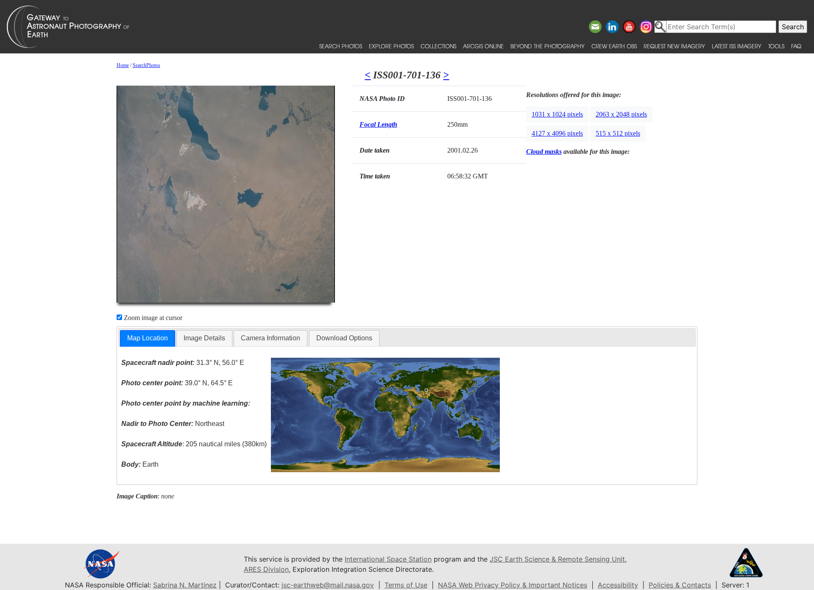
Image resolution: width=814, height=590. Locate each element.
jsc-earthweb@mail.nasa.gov (328, 585)
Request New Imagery (674, 46)
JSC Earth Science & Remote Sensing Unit (557, 559)
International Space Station (388, 559)
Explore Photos (391, 46)
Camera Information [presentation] (270, 338)
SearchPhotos (146, 65)
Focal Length (378, 124)
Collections (438, 46)
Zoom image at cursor (152, 317)
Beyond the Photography (547, 46)
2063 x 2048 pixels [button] (621, 114)
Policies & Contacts (680, 585)
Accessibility (618, 585)
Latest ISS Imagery (736, 46)
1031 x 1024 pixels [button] (557, 114)
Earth (140, 464)
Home (123, 65)
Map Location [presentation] (147, 338)
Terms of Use (406, 585)
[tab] (147, 338)
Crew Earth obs (614, 46)
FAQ (796, 46)
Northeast (172, 423)
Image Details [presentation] (204, 338)
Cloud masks (544, 151)
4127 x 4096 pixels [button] (557, 133)
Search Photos (340, 46)
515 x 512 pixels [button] (618, 133)
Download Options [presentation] (344, 338)
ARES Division (266, 569)
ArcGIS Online (483, 46)
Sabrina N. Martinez (185, 585)
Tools (776, 46)
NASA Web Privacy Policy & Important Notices (512, 585)
